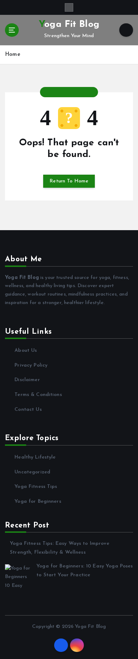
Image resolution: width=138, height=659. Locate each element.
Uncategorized (32, 472)
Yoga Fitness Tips (36, 486)
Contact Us (28, 409)
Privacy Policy (31, 365)
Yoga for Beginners (38, 501)
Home (12, 54)
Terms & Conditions (38, 394)
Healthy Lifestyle (35, 457)
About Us (26, 350)
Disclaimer (27, 380)
